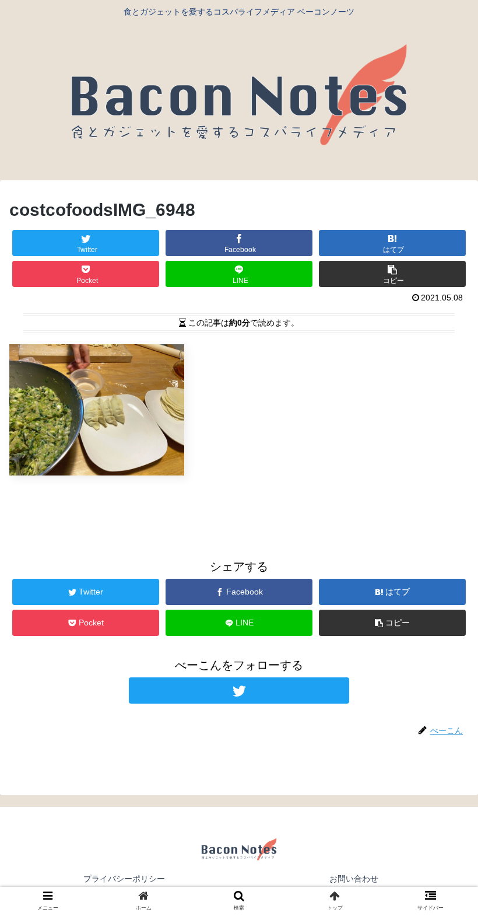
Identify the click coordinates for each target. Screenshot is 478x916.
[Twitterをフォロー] (239, 690)
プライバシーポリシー (124, 878)
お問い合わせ (353, 878)
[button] (442, 909)
